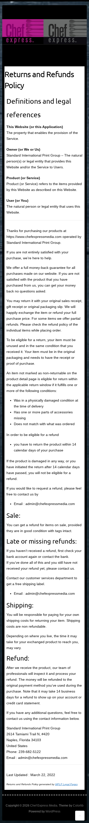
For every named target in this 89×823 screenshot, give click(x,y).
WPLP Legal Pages (66, 784)
